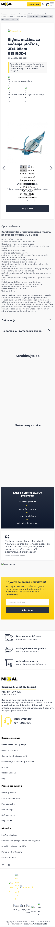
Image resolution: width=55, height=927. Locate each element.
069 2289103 (23, 719)
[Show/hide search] (43, 4)
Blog (3, 778)
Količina (27, 195)
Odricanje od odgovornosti (14, 756)
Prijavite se (27, 610)
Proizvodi (34, 4)
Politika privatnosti (10, 798)
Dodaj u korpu (27, 209)
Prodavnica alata (8, 14)
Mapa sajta (6, 821)
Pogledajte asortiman (26, 639)
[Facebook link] (3, 864)
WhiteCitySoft (40, 924)
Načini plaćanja (8, 793)
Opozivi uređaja (8, 773)
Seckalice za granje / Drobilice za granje (20, 841)
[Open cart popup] (47, 4)
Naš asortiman (8, 815)
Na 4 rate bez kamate (26, 651)
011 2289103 (22, 723)
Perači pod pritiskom (11, 852)
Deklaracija (9, 320)
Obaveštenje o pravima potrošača (17, 761)
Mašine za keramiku (39, 14)
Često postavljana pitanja (13, 745)
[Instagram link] (8, 864)
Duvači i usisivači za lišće (13, 846)
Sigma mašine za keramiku (12, 17)
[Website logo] (7, 4)
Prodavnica (23, 14)
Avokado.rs (25, 924)
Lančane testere (9, 835)
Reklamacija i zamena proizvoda (21, 330)
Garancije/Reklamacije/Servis (30, 664)
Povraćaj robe (8, 804)
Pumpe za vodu (8, 857)
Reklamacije (7, 809)
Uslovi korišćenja (9, 750)
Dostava (5, 767)
